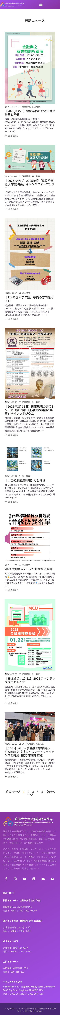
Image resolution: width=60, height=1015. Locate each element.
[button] (41, 4)
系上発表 (36, 106)
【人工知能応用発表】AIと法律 (25, 480)
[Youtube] (25, 879)
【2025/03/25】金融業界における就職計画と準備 (30, 113)
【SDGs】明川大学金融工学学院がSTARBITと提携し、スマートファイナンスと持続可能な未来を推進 (29, 751)
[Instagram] (15, 879)
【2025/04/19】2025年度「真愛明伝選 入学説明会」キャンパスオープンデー (30, 184)
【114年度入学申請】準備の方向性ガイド (29, 299)
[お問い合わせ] (43, 879)
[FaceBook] (6, 879)
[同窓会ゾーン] (52, 879)
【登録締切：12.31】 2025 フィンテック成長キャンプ (30, 680)
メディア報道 (28, 743)
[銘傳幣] (34, 879)
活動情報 (26, 106)
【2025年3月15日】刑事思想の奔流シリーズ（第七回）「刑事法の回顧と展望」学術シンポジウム (29, 410)
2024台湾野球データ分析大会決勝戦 (28, 569)
